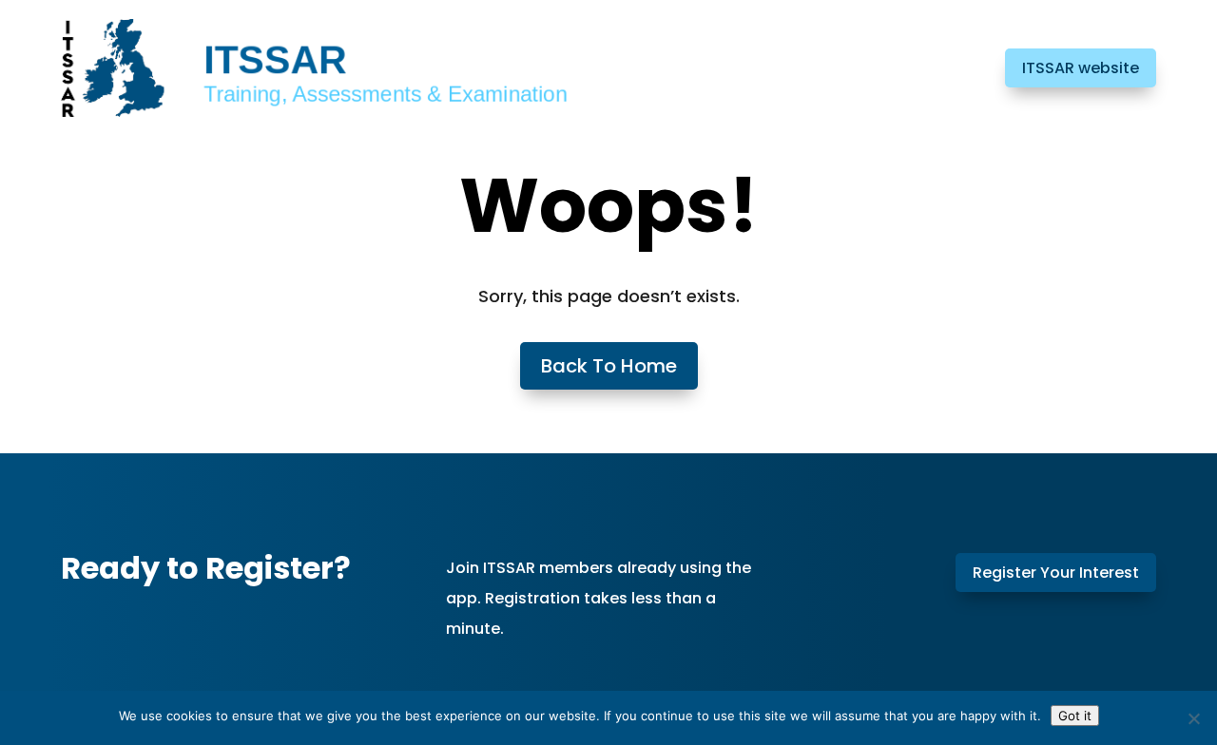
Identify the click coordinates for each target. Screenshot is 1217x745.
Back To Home (609, 366)
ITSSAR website (1080, 68)
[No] (1193, 718)
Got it (1074, 715)
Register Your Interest (1056, 572)
